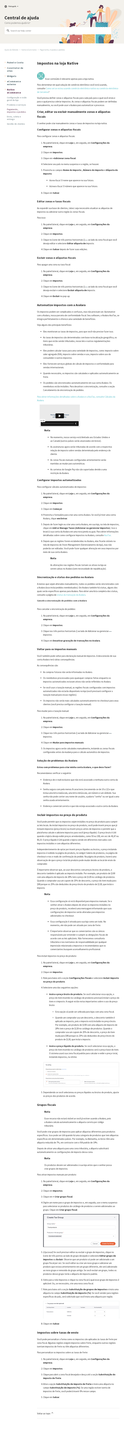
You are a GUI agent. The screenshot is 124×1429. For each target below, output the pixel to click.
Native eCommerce (29, 50)
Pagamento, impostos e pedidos (52, 50)
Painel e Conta (15, 62)
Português (12, 6)
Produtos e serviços (16, 104)
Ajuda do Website (11, 50)
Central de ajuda (22, 18)
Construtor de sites (15, 69)
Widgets (11, 76)
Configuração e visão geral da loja (17, 98)
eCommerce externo (14, 83)
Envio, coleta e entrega (14, 118)
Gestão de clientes (16, 123)
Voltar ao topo (44, 1413)
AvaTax (107, 535)
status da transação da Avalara (71, 594)
